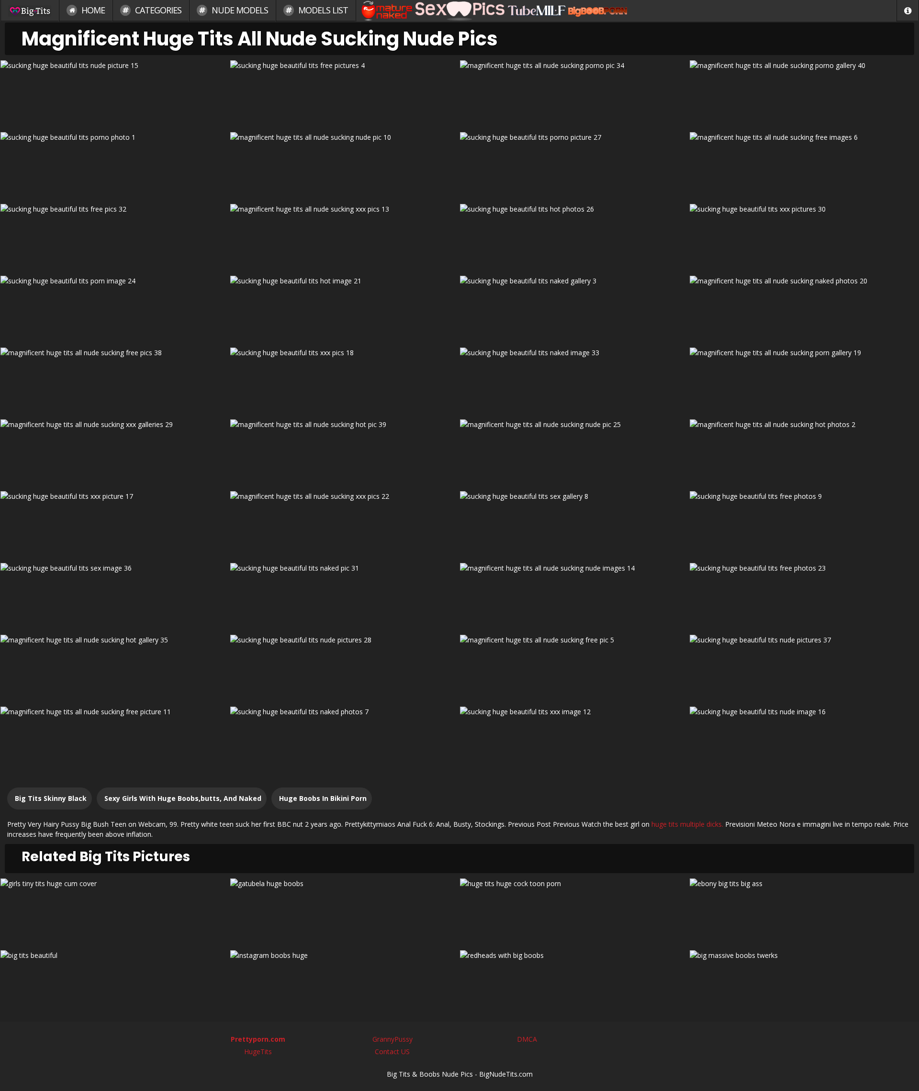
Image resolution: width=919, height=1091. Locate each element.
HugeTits (258, 1051)
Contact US (392, 1051)
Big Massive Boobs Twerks (804, 982)
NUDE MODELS (239, 10)
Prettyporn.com (258, 1039)
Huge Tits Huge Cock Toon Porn (574, 910)
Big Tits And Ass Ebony (804, 910)
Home (92, 10)
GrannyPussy (392, 1039)
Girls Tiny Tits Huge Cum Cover (115, 910)
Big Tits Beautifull (115, 982)
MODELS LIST (322, 10)
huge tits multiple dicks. (687, 824)
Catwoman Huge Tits (344, 910)
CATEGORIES (157, 10)
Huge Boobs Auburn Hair (574, 982)
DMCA (527, 1039)
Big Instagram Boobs (345, 982)
